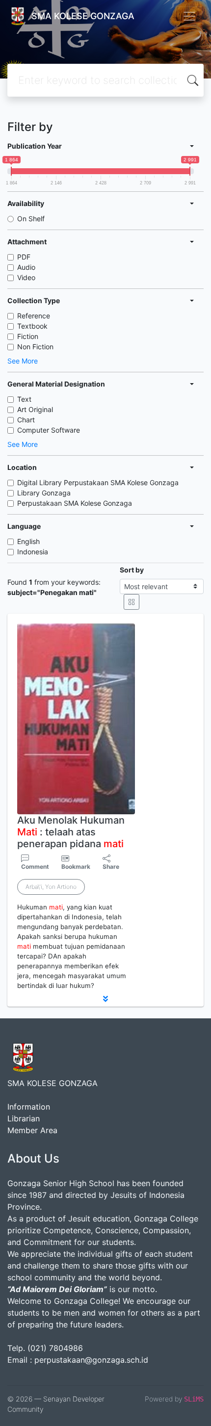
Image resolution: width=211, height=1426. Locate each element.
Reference (33, 315)
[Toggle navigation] (189, 16)
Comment (35, 866)
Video (26, 277)
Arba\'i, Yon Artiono (51, 886)
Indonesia (32, 551)
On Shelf (31, 218)
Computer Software (48, 430)
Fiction (27, 336)
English (28, 541)
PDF (23, 257)
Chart (26, 419)
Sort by (132, 570)
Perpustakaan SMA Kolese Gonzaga (74, 503)
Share (111, 866)
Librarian (23, 1118)
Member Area (32, 1130)
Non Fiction (35, 346)
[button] (105, 999)
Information (28, 1107)
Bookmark (75, 866)
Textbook (32, 326)
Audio (26, 267)
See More (22, 361)
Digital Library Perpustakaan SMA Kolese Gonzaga (98, 482)
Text (24, 399)
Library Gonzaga (44, 493)
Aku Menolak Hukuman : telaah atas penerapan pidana (71, 832)
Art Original (35, 409)
